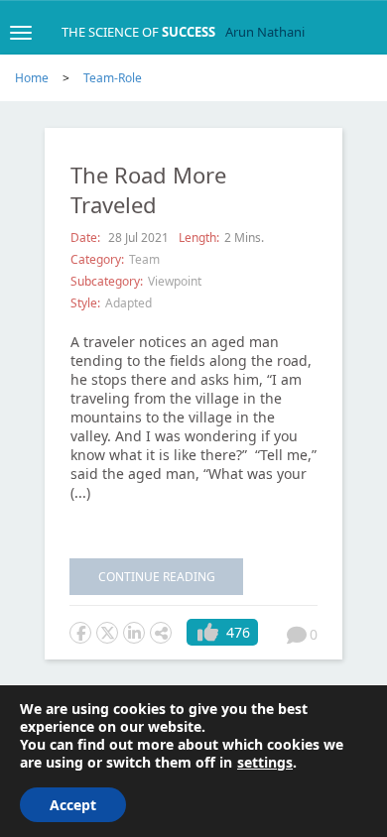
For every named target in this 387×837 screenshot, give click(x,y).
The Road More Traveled (148, 189)
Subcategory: (106, 281)
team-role (112, 77)
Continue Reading (156, 576)
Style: (85, 303)
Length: (199, 237)
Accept (73, 804)
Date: (86, 237)
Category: (97, 259)
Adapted (128, 303)
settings (265, 763)
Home (32, 77)
